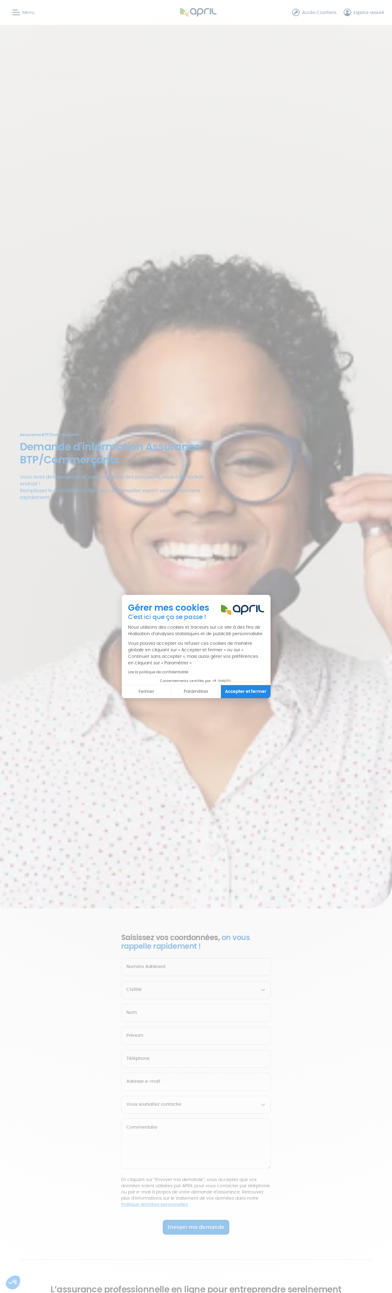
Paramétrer (196, 691)
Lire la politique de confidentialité (158, 672)
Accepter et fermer (245, 691)
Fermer (146, 691)
